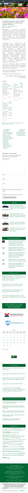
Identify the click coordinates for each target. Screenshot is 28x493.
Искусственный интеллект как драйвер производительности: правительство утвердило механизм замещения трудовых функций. (13, 389)
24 (10, 342)
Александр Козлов (6, 428)
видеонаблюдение (16, 437)
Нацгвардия (21, 430)
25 (14, 342)
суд (10, 124)
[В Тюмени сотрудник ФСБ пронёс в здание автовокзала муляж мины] (18, 91)
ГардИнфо (14, 8)
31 (10, 345)
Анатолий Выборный (15, 428)
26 (17, 342)
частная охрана (19, 455)
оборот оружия (15, 444)
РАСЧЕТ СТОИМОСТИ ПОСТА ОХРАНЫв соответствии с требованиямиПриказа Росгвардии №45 (14, 306)
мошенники (10, 441)
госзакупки (5, 439)
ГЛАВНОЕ (14, 202)
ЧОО (18, 432)
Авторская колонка (14, 273)
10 (10, 337)
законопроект (14, 439)
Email (4, 179)
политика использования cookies (16, 488)
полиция (21, 451)
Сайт (3, 183)
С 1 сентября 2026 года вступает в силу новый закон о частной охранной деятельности (13, 402)
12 (17, 337)
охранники (16, 451)
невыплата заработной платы (18, 443)
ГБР (22, 428)
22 (3, 342)
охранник (7, 124)
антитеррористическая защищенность (10, 434)
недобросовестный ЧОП (6, 444)
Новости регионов (13, 26)
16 (7, 340)
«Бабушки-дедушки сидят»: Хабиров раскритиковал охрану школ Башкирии (13, 415)
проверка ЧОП (14, 453)
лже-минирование (16, 123)
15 (3, 340)
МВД (18, 430)
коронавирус (5, 441)
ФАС (12, 432)
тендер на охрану (9, 455)
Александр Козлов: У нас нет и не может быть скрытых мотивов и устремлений (17, 229)
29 (3, 345)
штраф (8, 458)
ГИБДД (24, 428)
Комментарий (6, 158)
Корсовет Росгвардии (13, 430)
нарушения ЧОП (7, 443)
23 (7, 342)
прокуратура (21, 453)
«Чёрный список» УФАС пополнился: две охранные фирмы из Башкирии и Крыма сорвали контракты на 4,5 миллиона (13, 407)
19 (17, 340)
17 (10, 340)
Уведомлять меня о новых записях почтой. (12, 194)
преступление (5, 453)
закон (10, 439)
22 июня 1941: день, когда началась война (12, 383)
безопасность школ (18, 436)
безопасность (7, 436)
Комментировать (7, 27)
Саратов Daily (5, 39)
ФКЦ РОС (15, 432)
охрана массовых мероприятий (13, 446)
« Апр (3, 349)
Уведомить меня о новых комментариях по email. (12, 190)
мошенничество (18, 441)
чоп (12, 124)
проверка (10, 453)
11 (14, 337)
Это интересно (14, 365)
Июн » (7, 349)
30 (7, 345)
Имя (3, 174)
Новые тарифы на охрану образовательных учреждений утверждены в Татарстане (11, 419)
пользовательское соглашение (9, 490)
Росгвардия (6, 432)
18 (14, 340)
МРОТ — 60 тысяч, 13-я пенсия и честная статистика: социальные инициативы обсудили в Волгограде (13, 411)
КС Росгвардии (5, 430)
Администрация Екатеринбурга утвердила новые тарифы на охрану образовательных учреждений (16, 249)
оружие (20, 444)
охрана (5, 446)
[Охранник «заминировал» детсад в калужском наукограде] (7, 91)
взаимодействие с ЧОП (7, 437)
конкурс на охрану (21, 439)
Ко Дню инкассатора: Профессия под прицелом (13, 373)
